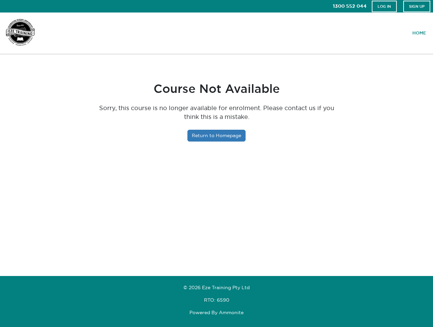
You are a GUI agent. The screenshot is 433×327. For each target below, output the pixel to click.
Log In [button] (384, 6)
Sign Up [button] (417, 6)
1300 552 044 (350, 6)
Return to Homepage (216, 135)
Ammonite (231, 312)
